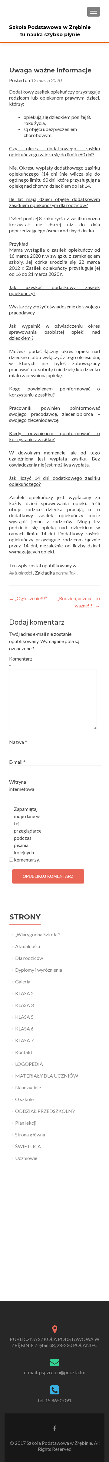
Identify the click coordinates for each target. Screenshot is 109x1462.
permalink (66, 572)
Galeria (22, 981)
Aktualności (20, 572)
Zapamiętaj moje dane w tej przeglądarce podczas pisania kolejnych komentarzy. (27, 834)
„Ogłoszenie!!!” (28, 598)
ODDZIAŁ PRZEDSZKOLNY (45, 1111)
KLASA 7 (24, 1040)
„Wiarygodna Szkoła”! (38, 934)
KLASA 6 (24, 1028)
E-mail (17, 762)
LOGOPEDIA (29, 1064)
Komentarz (20, 662)
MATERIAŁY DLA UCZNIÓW (46, 1075)
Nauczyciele (28, 1087)
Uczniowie (26, 1158)
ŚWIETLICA (28, 1146)
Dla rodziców (29, 958)
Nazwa (18, 742)
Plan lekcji (25, 1123)
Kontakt (23, 1052)
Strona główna (30, 1134)
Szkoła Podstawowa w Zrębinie (50, 27)
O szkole (24, 1099)
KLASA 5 (24, 1017)
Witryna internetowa (21, 785)
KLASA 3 (24, 1005)
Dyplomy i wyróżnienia (38, 970)
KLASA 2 (24, 993)
